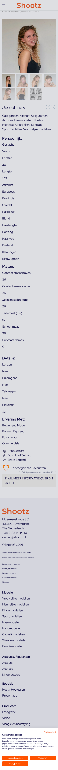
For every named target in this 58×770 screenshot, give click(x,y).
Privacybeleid (49, 732)
